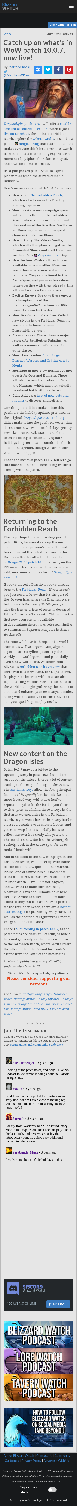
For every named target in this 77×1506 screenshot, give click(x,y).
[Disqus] (38, 1108)
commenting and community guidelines (36, 1044)
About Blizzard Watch (19, 1455)
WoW (7, 34)
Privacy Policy (31, 1460)
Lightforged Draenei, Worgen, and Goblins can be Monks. (40, 360)
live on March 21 (16, 134)
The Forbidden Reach (46, 195)
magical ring (29, 144)
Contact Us (44, 1455)
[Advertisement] (39, 1192)
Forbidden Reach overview (40, 667)
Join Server (58, 1304)
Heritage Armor (24, 999)
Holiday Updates (47, 999)
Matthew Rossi (19, 67)
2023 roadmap (44, 418)
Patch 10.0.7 (40, 1009)
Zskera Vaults (43, 139)
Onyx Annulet (49, 255)
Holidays (66, 999)
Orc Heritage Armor (17, 1009)
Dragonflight (43, 994)
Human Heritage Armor (20, 1004)
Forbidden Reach (34, 589)
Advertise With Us (56, 1460)
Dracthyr (27, 994)
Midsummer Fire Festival (54, 1004)
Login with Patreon (63, 24)
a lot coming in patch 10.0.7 (37, 929)
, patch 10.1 (25, 562)
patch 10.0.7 (23, 124)
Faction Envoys (21, 790)
